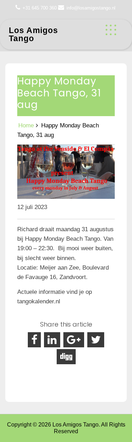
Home (26, 125)
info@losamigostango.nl (91, 8)
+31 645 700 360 (40, 8)
